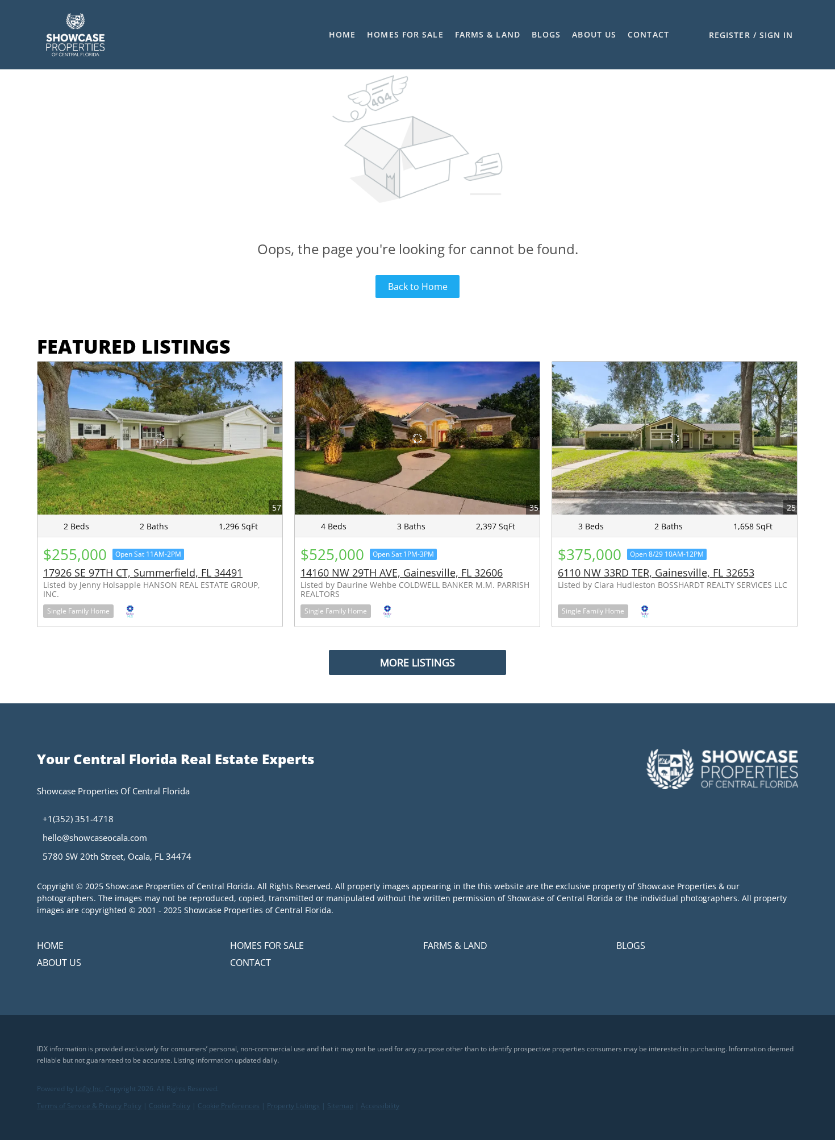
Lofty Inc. (89, 1088)
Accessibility (380, 1105)
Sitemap (340, 1105)
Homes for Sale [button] (405, 34)
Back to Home (418, 286)
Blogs (546, 34)
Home (342, 34)
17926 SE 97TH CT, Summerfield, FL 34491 (143, 572)
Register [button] (729, 35)
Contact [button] (648, 34)
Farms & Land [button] (487, 34)
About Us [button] (594, 34)
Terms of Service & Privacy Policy (89, 1105)
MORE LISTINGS (417, 662)
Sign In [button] (776, 35)
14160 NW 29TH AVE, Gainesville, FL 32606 (401, 572)
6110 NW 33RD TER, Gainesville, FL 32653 (656, 572)
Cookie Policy (169, 1105)
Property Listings (293, 1105)
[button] (75, 34)
